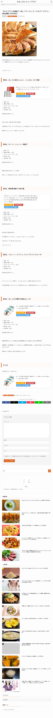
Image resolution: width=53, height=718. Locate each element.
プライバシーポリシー (9, 709)
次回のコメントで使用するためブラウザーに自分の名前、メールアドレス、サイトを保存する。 (26, 456)
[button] (6, 402)
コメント (6, 421)
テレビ (9, 16)
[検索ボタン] (51, 1)
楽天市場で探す (30, 93)
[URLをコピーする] (47, 402)
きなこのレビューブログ (26, 1)
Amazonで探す (20, 93)
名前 (5, 440)
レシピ (29, 395)
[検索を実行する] (49, 470)
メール (6, 445)
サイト (5, 451)
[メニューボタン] (1, 1)
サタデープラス (14, 16)
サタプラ (24, 395)
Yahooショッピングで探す (23, 96)
